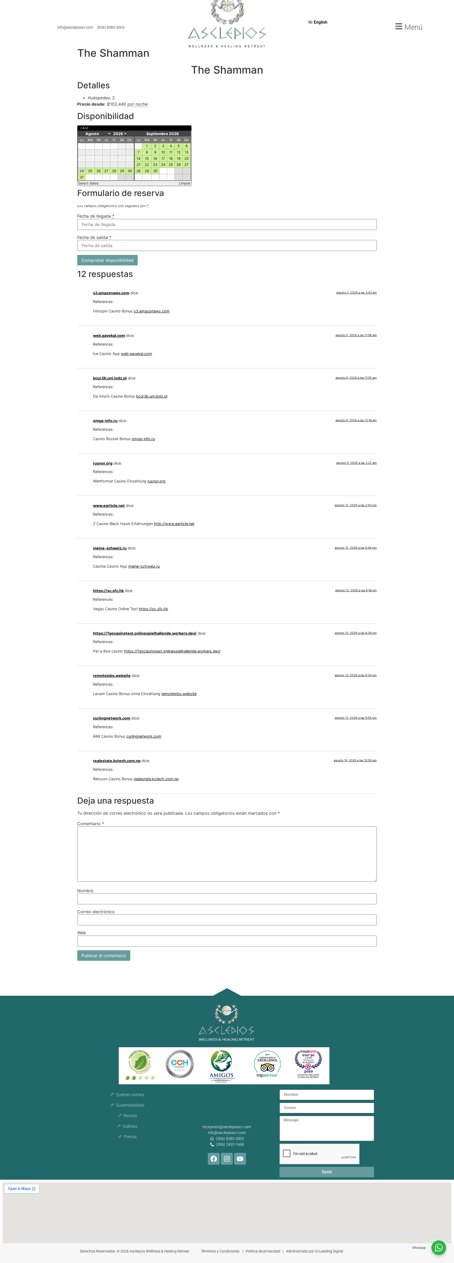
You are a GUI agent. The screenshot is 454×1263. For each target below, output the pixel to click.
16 (155, 158)
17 (163, 158)
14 (138, 158)
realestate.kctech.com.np (117, 760)
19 (178, 158)
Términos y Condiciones (220, 1251)
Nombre (85, 891)
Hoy (131, 128)
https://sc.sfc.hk (108, 590)
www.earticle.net (109, 505)
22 (147, 164)
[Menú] (399, 26)
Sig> (185, 128)
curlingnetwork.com (111, 718)
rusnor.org (102, 463)
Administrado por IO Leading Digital (314, 1251)
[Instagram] (227, 1159)
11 (170, 152)
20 (186, 158)
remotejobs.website (112, 675)
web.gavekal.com (109, 335)
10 (163, 152)
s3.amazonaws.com (111, 293)
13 (186, 152)
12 (178, 152)
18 (171, 158)
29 (122, 171)
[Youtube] (240, 1159)
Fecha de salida (94, 237)
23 (155, 164)
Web (81, 933)
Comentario (90, 824)
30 (130, 171)
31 (82, 177)
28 (114, 171)
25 (90, 171)
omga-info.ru (105, 420)
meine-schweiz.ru (110, 548)
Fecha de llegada (95, 216)
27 (106, 171)
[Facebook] (214, 1159)
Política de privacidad (263, 1251)
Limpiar (184, 183)
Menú (413, 27)
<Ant (84, 128)
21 (138, 164)
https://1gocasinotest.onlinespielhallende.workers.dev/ (145, 633)
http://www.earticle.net (174, 523)
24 (82, 171)
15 (147, 158)
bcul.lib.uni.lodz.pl (110, 378)
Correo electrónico (96, 912)
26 (98, 171)
